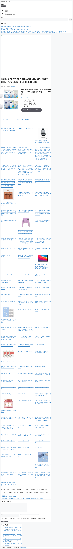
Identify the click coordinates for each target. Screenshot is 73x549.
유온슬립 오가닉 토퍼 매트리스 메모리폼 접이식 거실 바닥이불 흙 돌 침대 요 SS (43, 402)
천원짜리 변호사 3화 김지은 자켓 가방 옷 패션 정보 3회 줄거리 (42, 181)
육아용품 (5, 10)
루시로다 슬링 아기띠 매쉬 (24, 309)
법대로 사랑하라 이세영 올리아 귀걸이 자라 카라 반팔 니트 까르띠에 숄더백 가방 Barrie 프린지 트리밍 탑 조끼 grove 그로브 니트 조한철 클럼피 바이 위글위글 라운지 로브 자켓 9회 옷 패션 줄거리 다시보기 (26, 170)
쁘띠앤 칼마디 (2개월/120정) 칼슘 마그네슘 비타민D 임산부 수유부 (8, 321)
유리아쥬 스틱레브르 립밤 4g (25, 351)
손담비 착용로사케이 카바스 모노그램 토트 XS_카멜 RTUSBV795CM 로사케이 (8, 427)
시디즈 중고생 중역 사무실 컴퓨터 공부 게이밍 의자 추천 (15, 29)
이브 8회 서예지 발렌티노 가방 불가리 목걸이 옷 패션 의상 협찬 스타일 (25, 194)
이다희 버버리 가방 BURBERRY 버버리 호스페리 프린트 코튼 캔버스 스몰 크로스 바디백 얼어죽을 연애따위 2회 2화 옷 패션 (32, 32)
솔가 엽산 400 (21, 394)
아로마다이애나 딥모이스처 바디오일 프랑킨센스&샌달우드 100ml (8, 474)
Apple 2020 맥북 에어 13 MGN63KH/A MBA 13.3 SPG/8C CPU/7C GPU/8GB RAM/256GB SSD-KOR (41, 266)
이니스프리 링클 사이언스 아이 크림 (12, 543)
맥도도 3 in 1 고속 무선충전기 (8, 301)
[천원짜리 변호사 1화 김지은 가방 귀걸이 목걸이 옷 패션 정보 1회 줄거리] (8, 194)
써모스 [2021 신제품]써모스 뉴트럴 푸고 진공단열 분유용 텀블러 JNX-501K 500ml (22, 498)
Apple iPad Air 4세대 (5, 294)
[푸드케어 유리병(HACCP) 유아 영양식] (8, 403)
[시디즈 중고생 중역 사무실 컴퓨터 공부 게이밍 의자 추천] (43, 133)
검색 (2, 17)
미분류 (3, 495)
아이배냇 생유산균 (39, 344)
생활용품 (5, 11)
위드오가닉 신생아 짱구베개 (42, 387)
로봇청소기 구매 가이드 (9, 534)
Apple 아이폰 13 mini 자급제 (42, 287)
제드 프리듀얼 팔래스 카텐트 (42, 327)
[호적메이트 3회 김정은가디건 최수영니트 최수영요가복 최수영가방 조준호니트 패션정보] (25, 222)
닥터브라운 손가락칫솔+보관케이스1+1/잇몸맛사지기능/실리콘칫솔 (26, 303)
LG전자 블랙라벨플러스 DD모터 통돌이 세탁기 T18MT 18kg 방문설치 (25, 474)
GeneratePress (22, 547)
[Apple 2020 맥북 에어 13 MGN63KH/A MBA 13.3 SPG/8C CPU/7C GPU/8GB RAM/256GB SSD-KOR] (43, 257)
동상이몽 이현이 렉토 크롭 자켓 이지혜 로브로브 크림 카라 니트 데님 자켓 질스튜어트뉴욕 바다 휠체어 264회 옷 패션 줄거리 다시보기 (43, 168)
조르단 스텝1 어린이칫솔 (24, 447)
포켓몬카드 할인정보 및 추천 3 (9, 496)
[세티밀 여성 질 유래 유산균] (8, 353)
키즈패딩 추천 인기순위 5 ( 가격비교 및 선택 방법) (16, 119)
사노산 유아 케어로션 (23, 441)
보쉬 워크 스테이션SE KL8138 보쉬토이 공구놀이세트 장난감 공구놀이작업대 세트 (8, 338)
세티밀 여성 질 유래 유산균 (7, 361)
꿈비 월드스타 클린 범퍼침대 (8, 441)
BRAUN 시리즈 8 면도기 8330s (25, 274)
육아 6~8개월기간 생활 (9, 14)
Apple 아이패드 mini (5, 373)
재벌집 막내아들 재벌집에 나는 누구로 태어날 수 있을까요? (16, 26)
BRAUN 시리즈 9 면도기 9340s (8, 274)
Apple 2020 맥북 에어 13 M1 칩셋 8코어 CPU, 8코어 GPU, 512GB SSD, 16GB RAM (25, 257)
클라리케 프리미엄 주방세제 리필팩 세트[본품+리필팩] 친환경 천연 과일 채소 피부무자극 (43, 419)
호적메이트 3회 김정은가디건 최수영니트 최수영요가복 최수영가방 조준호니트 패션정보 (25, 231)
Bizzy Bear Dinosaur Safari (41, 447)
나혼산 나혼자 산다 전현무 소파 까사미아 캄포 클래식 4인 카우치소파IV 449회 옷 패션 (43, 194)
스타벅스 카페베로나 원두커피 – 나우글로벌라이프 (12, 535)
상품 (4, 13)
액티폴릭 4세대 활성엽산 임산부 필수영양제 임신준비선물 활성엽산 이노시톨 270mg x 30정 (26, 329)
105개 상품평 (24, 97)
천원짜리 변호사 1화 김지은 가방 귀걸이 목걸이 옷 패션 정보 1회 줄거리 (8, 203)
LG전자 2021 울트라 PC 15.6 (8, 248)
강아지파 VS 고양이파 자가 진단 (9, 28)
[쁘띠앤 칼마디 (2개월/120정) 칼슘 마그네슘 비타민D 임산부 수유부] (8, 312)
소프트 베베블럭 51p (6, 394)
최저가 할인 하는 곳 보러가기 (31, 110)
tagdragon (7, 545)
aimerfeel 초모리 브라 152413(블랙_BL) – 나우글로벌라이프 (12, 530)
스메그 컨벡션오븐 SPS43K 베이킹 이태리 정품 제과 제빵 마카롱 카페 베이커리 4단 (12, 540)
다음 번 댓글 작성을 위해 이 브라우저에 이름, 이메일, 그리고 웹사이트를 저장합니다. (23, 518)
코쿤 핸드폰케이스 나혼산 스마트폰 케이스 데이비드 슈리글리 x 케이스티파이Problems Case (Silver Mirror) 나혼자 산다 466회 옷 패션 (34, 31)
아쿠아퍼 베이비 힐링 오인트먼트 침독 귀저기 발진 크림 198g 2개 (8, 484)
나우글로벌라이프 (5, 1)
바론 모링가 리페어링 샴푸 (24, 400)
